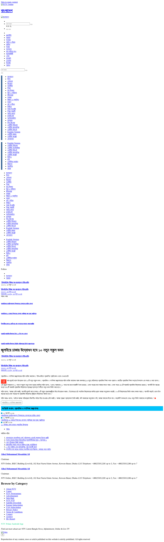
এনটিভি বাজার (11, 134)
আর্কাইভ (10, 166)
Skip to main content (9, 2)
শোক (7, 56)
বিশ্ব (8, 79)
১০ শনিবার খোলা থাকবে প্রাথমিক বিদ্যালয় (14, 425)
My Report (10, 519)
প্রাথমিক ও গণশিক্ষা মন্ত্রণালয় (11, 402)
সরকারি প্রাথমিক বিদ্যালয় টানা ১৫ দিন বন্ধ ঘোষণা (14, 334)
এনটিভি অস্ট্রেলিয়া (13, 148)
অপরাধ (8, 40)
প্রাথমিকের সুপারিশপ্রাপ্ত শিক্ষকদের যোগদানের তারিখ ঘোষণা (17, 304)
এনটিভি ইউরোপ (12, 125)
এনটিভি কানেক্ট (12, 136)
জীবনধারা (10, 95)
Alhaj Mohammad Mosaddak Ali (15, 454)
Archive (9, 517)
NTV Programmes (13, 493)
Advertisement (12, 496)
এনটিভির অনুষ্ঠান (12, 162)
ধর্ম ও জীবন (11, 104)
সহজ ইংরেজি (11, 109)
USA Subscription (13, 507)
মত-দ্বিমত (10, 90)
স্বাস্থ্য (9, 97)
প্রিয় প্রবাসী (11, 111)
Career (9, 491)
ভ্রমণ (9, 102)
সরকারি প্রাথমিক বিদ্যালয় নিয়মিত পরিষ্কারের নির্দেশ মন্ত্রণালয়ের (17, 344)
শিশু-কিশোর (11, 123)
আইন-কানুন (11, 113)
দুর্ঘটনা (8, 44)
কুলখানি (8, 58)
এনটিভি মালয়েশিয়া (13, 127)
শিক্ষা (9, 88)
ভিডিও (9, 157)
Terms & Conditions (14, 512)
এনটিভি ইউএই (12, 130)
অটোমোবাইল (11, 118)
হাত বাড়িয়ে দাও (11, 51)
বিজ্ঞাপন (9, 164)
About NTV (11, 489)
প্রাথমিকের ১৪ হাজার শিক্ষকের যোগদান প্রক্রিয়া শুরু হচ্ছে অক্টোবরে (18, 314)
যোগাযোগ (10, 139)
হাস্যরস (9, 120)
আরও (8, 429)
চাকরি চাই (10, 116)
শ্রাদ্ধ (8, 65)
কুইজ (9, 168)
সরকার (8, 37)
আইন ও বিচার (10, 42)
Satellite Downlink (13, 503)
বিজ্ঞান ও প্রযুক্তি (13, 100)
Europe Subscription (14, 505)
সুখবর (8, 47)
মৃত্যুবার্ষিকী (9, 54)
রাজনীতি (8, 35)
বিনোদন (9, 83)
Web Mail (10, 498)
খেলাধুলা (10, 81)
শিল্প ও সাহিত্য (12, 93)
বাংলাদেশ (7, 10)
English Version (13, 132)
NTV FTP (10, 500)
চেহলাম (8, 61)
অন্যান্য (9, 49)
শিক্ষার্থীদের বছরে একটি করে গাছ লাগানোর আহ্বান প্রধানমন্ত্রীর (17, 324)
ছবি (8, 159)
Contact (9, 514)
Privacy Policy (12, 510)
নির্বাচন (9, 106)
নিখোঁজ (8, 63)
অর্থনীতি (10, 86)
